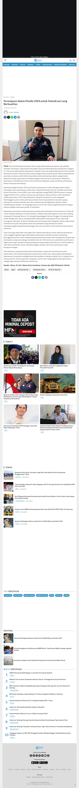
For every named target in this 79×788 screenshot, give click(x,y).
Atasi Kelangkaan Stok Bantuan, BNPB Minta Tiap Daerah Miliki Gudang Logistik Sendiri (42, 649)
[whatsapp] (36, 755)
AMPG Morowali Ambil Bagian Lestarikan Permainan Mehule (30, 673)
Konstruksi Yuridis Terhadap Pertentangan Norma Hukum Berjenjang (19, 367)
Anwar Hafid (8, 595)
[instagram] (42, 755)
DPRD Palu (59, 595)
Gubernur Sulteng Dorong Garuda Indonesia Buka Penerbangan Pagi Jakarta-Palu (38, 720)
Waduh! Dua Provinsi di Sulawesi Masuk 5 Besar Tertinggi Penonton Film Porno (37, 679)
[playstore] (43, 763)
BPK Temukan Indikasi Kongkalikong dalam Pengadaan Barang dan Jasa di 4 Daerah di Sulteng (39, 687)
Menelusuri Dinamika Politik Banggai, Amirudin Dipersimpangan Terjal (20, 427)
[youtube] (45, 755)
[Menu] (5, 60)
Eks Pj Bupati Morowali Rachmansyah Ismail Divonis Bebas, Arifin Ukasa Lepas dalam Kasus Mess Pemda (44, 497)
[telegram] (39, 755)
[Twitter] (8, 117)
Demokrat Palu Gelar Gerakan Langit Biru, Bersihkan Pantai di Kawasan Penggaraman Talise (40, 473)
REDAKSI (16, 112)
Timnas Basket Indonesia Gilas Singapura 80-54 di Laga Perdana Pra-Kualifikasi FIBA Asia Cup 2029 (45, 485)
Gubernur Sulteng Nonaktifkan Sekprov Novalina (27, 707)
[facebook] (31, 755)
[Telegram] (15, 117)
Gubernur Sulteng (29, 595)
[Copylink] (18, 117)
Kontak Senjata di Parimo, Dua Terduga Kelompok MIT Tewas (31, 700)
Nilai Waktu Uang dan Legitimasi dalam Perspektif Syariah (54, 367)
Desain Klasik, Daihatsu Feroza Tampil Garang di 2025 (28, 713)
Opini (12, 97)
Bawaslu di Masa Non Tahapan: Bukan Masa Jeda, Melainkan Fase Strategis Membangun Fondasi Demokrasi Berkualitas (21, 396)
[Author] (6, 112)
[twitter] (34, 755)
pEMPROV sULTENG (42, 595)
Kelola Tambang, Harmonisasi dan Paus (53, 395)
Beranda (6, 97)
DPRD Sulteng (18, 595)
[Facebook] (5, 117)
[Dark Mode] (70, 60)
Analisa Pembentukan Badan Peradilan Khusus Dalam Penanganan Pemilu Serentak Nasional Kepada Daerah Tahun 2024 (56, 427)
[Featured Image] (39, 160)
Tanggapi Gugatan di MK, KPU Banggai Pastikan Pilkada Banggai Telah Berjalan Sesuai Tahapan (40, 734)
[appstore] (35, 763)
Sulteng (66, 595)
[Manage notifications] (75, 784)
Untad (51, 595)
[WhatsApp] (11, 117)
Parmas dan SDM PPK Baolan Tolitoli (24, 270)
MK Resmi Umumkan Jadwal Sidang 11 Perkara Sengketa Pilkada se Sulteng (36, 694)
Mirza (6, 270)
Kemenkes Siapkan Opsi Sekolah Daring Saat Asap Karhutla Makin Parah (39, 660)
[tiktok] (48, 755)
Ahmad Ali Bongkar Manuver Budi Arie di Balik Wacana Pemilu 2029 (39, 521)
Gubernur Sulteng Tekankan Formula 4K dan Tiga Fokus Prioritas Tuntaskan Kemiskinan (40, 726)
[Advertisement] (39, 29)
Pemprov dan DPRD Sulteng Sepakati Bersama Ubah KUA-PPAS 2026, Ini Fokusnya (44, 509)
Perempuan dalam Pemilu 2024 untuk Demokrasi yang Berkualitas (40, 270)
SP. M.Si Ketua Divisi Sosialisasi (55, 270)
